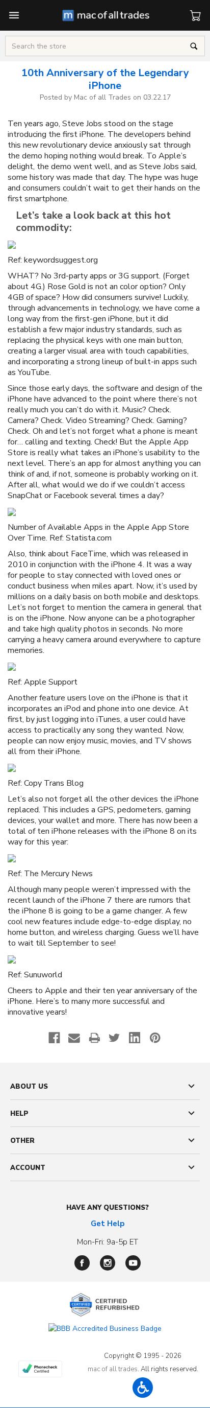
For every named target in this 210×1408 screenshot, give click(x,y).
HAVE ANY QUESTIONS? (107, 1207)
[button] (143, 1387)
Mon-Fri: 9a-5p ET (107, 1242)
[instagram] (107, 1263)
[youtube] (133, 1263)
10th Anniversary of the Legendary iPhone (105, 79)
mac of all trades (113, 1369)
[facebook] (82, 1263)
